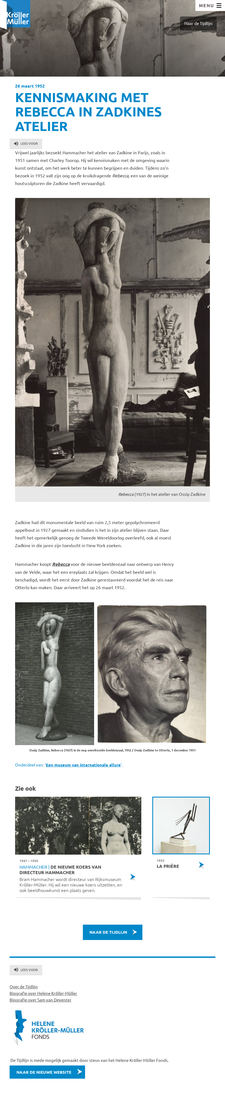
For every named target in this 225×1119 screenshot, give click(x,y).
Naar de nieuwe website (43, 1072)
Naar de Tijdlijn (198, 23)
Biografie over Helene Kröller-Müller (43, 993)
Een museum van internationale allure (83, 765)
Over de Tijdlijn (24, 986)
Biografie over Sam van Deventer (40, 999)
